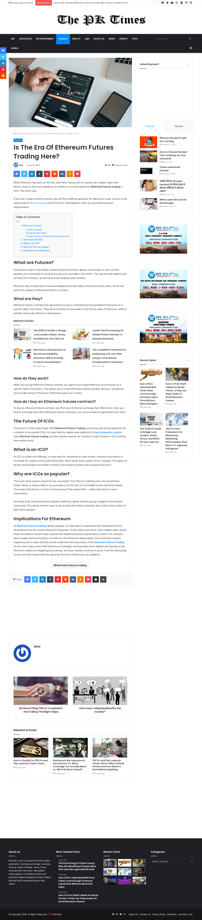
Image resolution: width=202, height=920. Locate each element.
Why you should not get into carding (173, 139)
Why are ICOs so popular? (36, 247)
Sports (123, 38)
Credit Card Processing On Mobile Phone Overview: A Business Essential (107, 334)
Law (87, 38)
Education (25, 38)
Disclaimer (172, 914)
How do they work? (37, 233)
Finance (63, 38)
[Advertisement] (70, 613)
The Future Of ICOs (33, 239)
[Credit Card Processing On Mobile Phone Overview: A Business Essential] (81, 334)
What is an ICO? (31, 243)
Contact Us (145, 914)
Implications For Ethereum (36, 250)
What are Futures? (32, 225)
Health (76, 38)
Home (18, 133)
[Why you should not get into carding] (148, 142)
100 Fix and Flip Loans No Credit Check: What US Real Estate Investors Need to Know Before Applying (108, 765)
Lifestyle (99, 38)
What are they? (35, 230)
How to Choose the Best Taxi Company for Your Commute (173, 155)
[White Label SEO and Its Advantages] (148, 204)
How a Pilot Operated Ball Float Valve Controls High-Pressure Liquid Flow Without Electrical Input (101, 2)
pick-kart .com (186, 914)
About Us (133, 914)
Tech (135, 38)
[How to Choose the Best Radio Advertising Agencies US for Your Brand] (139, 871)
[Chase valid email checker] (148, 171)
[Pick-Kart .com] (101, 20)
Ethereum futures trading (71, 565)
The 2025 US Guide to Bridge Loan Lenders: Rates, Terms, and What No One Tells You (49, 334)
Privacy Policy (159, 914)
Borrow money (38, 202)
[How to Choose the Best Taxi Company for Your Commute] (148, 156)
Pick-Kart (57, 914)
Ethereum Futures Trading (109, 542)
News (112, 38)
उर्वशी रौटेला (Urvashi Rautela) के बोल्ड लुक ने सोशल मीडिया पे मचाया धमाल (172, 186)
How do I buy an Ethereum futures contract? (49, 236)
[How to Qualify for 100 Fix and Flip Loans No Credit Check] (31, 747)
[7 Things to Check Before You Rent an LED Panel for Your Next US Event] (124, 880)
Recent (179, 126)
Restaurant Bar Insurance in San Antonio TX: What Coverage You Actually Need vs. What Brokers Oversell (69, 765)
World (14, 48)
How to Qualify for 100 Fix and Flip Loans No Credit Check (31, 762)
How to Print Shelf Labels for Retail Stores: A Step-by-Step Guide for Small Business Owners (176, 392)
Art (13, 38)
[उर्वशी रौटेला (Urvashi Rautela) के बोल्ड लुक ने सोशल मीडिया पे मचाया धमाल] (148, 185)
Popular (150, 126)
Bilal (21, 165)
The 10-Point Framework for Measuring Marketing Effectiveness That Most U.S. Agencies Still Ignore (176, 438)
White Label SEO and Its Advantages (173, 201)
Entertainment (45, 38)
